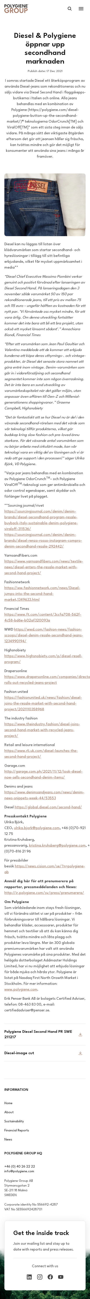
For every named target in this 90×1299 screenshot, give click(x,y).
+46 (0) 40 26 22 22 (19, 1166)
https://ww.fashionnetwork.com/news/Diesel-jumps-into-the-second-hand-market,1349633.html (42, 594)
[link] (16, 8)
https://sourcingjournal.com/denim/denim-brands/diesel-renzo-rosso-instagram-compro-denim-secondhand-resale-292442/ (43, 540)
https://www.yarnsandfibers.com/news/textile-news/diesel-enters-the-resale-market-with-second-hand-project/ (43, 567)
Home (8, 1103)
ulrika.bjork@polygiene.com (37, 828)
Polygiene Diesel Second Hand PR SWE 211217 (38, 1034)
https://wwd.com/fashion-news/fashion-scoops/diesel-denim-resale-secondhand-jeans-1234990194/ (43, 635)
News (8, 1139)
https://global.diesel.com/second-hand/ (48, 807)
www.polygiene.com (20, 989)
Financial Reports (16, 1130)
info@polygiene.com (19, 1171)
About (9, 1112)
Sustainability (14, 1121)
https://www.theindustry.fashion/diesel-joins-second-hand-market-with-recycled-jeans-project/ (42, 730)
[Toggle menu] (81, 8)
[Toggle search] (69, 8)
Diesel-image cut (19, 1053)
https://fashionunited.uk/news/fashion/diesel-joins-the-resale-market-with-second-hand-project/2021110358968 (43, 703)
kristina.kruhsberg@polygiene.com (57, 845)
